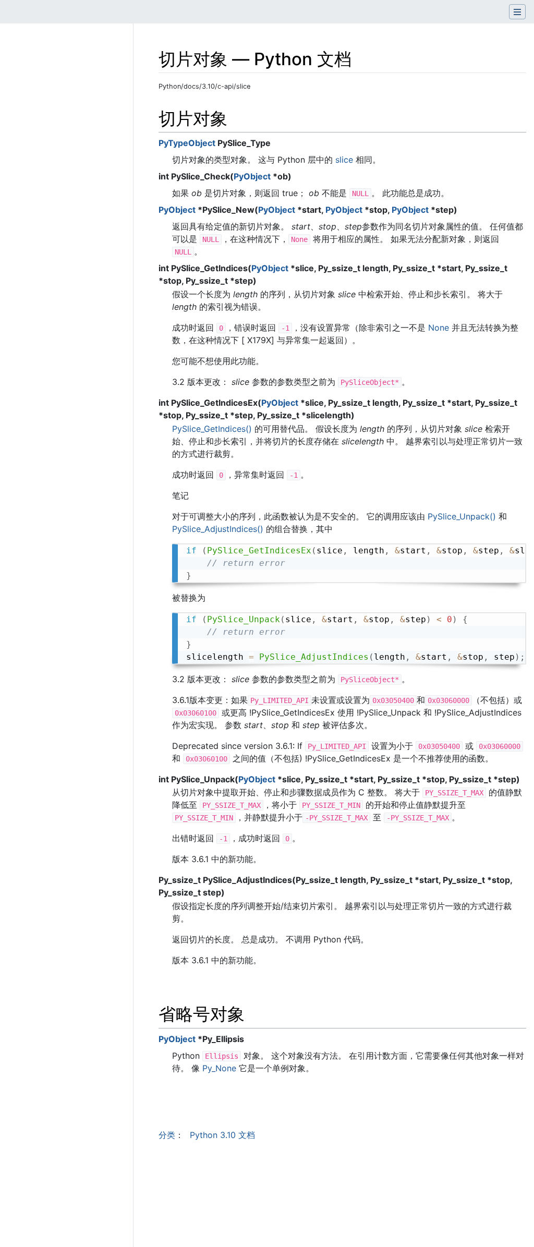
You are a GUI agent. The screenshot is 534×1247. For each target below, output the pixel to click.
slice (344, 159)
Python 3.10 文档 (222, 1135)
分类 (167, 1135)
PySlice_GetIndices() (212, 428)
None (438, 327)
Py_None (219, 1068)
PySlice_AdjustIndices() (217, 529)
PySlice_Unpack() (462, 516)
